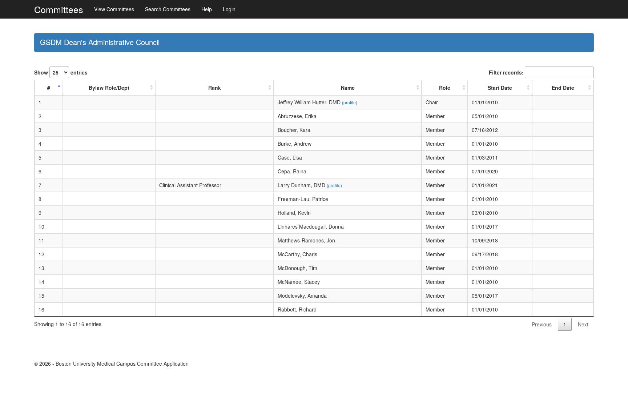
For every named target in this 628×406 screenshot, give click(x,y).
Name (348, 87)
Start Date (500, 87)
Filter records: (506, 72)
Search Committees (167, 9)
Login (229, 9)
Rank (214, 87)
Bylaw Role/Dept (109, 87)
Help (206, 9)
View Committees (114, 9)
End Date (563, 87)
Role (444, 87)
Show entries (61, 72)
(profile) (349, 102)
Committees (58, 9)
